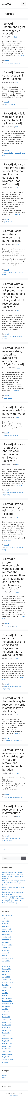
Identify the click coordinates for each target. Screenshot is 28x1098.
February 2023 (7, 926)
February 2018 (6, 969)
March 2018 (6, 966)
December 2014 (7, 998)
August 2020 (6, 947)
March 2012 (6, 1027)
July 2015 (5, 993)
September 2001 (7, 1059)
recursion (15, 547)
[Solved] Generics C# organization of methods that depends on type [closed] (13, 883)
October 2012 (6, 1025)
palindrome (11, 63)
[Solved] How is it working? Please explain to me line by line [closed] (13, 118)
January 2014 (6, 1019)
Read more (20, 56)
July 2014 (5, 1009)
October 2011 (6, 1030)
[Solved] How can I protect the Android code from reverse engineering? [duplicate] (13, 452)
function (11, 838)
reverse (17, 63)
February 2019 (6, 955)
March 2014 (6, 1017)
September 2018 (7, 958)
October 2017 (6, 974)
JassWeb (6, 4)
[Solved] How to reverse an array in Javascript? (12, 809)
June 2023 (5, 918)
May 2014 (5, 1014)
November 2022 (7, 934)
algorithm (7, 741)
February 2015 (6, 995)
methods (5, 841)
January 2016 (6, 987)
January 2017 (6, 979)
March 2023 (6, 923)
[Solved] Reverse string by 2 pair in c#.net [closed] (13, 75)
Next (8, 849)
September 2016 (7, 982)
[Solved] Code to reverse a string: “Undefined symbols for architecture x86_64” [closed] (13, 356)
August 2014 (6, 1006)
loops (23, 153)
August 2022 (6, 942)
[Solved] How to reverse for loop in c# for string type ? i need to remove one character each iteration (13, 759)
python (15, 272)
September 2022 (7, 939)
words (19, 626)
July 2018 (5, 963)
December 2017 (7, 971)
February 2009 (7, 1043)
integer (14, 336)
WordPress (5, 1078)
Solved (6, 60)
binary (6, 336)
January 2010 (6, 1035)
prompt (19, 336)
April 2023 (5, 921)
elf (8, 686)
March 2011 (5, 1033)
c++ (5, 63)
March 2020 (6, 950)
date (5, 272)
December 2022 (7, 931)
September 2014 (7, 1003)
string (4, 274)
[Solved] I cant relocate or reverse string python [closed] (12, 235)
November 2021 (7, 945)
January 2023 (6, 929)
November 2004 (7, 1054)
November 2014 (7, 1001)
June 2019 (5, 953)
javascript (18, 153)
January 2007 (6, 1051)
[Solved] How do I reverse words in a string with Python (14, 410)
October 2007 (6, 1049)
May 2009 (5, 1041)
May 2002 (5, 1057)
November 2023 (7, 916)
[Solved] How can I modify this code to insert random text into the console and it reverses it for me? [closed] (13, 174)
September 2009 (7, 1038)
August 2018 (6, 961)
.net (5, 104)
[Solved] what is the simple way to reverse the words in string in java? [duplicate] (13, 704)
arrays (6, 153)
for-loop (11, 153)
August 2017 (6, 977)
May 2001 (5, 1062)
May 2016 (5, 985)
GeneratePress (14, 1095)
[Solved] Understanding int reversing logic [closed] (13, 28)
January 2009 (6, 1046)
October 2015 (6, 990)
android (6, 492)
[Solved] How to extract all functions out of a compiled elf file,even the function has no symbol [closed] (13, 644)
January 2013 (6, 1022)
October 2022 (6, 937)
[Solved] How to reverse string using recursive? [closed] (12, 508)
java (5, 222)
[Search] (23, 858)
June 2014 (5, 1011)
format (10, 272)
